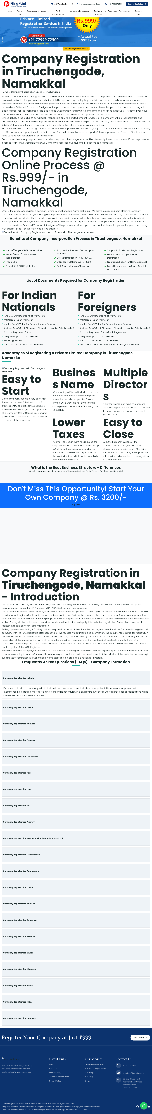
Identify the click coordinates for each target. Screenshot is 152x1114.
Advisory (85, 11)
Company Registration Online (75, 49)
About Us (19, 13)
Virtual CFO (43, 13)
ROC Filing (89, 1072)
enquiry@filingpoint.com (91, 4)
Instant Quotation (135, 4)
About (52, 1064)
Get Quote (139, 1037)
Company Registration (104, 280)
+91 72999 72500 (115, 4)
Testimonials (124, 11)
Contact (53, 1068)
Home (9, 11)
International (74, 11)
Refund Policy (55, 1081)
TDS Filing (89, 1076)
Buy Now (76, 504)
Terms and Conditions (59, 1076)
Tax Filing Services (98, 13)
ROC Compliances (58, 13)
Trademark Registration (95, 1068)
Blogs (87, 1081)
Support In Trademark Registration (125, 250)
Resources (112, 11)
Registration (32, 11)
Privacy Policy (55, 1072)
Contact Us (138, 13)
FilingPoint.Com (15, 1103)
